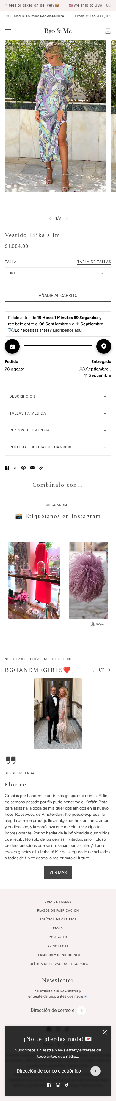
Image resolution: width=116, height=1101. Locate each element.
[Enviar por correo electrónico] (32, 467)
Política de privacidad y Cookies (58, 963)
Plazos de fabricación (58, 910)
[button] (41, 467)
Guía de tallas (58, 901)
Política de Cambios (58, 919)
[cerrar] (105, 1032)
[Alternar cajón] (8, 31)
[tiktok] (67, 1084)
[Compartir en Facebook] (7, 467)
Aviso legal (58, 946)
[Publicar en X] (15, 467)
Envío (58, 928)
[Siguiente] (66, 218)
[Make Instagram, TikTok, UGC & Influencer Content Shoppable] (97, 625)
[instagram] (58, 1084)
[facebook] (49, 1084)
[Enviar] (95, 1071)
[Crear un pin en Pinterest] (23, 467)
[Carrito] (108, 31)
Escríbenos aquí (68, 330)
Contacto (58, 937)
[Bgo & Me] (58, 31)
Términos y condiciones (58, 955)
